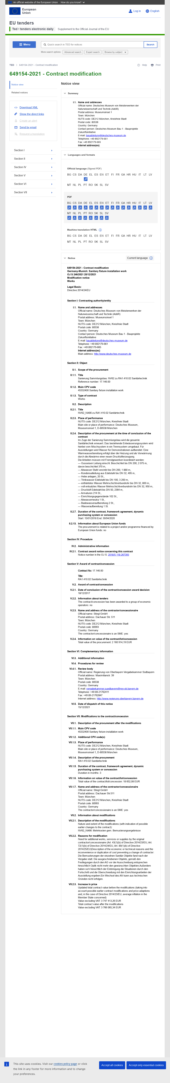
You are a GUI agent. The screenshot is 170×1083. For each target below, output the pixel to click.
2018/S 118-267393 (118, 554)
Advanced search (72, 52)
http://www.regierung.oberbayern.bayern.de (120, 698)
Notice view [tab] (17, 84)
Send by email (28, 127)
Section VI (20, 183)
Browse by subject (114, 52)
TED (11, 65)
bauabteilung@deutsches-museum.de (106, 135)
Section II (19, 158)
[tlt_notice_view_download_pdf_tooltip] (69, 207)
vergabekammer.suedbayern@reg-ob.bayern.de (112, 688)
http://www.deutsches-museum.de (112, 353)
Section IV (20, 167)
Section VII (20, 192)
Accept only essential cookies (146, 1065)
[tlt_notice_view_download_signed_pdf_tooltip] (85, 179)
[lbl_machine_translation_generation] (100, 230)
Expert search (93, 52)
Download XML (29, 107)
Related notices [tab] (19, 92)
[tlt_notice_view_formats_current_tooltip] (151, 258)
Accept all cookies (112, 1065)
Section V (20, 175)
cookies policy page (65, 1063)
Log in (137, 11)
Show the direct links (32, 114)
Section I (19, 150)
